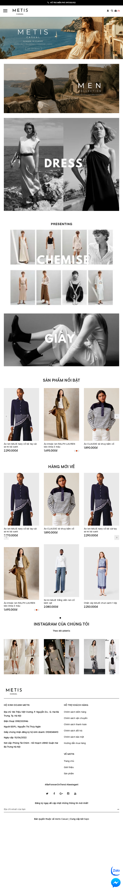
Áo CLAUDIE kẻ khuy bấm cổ (99, 444)
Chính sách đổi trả (73, 730)
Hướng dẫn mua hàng (75, 743)
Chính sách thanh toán (75, 724)
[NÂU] (76, 451)
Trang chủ (69, 761)
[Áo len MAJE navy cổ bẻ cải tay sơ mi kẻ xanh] (101, 499)
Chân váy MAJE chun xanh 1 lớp (100, 603)
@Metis (66, 630)
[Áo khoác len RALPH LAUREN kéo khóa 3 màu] (61, 414)
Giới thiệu (69, 767)
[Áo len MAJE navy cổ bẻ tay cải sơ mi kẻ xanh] (21, 414)
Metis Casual (61, 819)
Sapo (86, 819)
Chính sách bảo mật (74, 737)
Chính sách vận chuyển (75, 718)
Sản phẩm (69, 773)
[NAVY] (78, 451)
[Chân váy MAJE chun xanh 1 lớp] (101, 573)
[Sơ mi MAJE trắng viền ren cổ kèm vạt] (61, 570)
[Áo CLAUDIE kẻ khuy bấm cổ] (101, 414)
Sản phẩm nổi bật (61, 380)
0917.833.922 (71, 3)
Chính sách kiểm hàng (75, 712)
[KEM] (75, 451)
